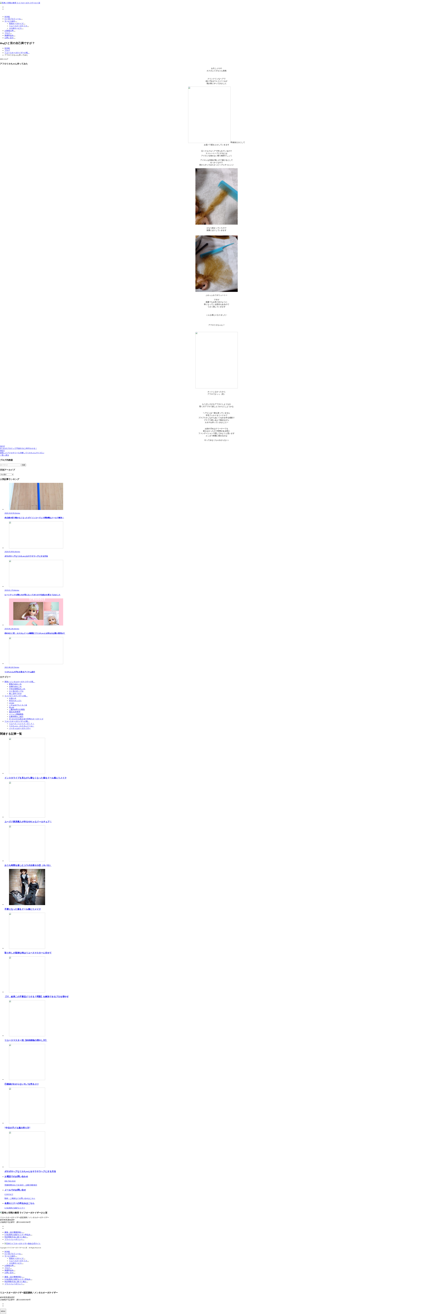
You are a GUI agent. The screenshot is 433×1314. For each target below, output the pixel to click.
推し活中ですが (15, 693)
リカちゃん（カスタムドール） (21, 726)
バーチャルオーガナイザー (20, 728)
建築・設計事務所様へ (14, 1232)
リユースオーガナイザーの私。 (17, 53)
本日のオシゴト (15, 701)
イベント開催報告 (16, 714)
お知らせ (12, 698)
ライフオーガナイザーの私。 (16, 696)
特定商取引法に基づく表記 (15, 1237)
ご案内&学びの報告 (17, 709)
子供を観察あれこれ (17, 689)
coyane (11, 703)
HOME (7, 17)
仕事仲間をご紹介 (16, 716)
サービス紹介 (10, 21)
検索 (23, 465)
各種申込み (9, 35)
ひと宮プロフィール (13, 19)
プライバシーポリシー (14, 1239)
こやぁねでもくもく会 (18, 705)
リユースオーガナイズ (18, 26)
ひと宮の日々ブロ (16, 691)
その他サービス (15, 28)
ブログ (7, 33)
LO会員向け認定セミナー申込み (17, 1235)
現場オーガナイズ (16, 23)
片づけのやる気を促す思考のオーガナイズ (26, 719)
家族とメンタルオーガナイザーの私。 (20, 682)
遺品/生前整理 (14, 712)
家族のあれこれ (15, 684)
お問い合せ (9, 38)
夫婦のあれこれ (15, 686)
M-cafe (11, 707)
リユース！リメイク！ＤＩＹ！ (21, 724)
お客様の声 (9, 31)
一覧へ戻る (4, 455)
